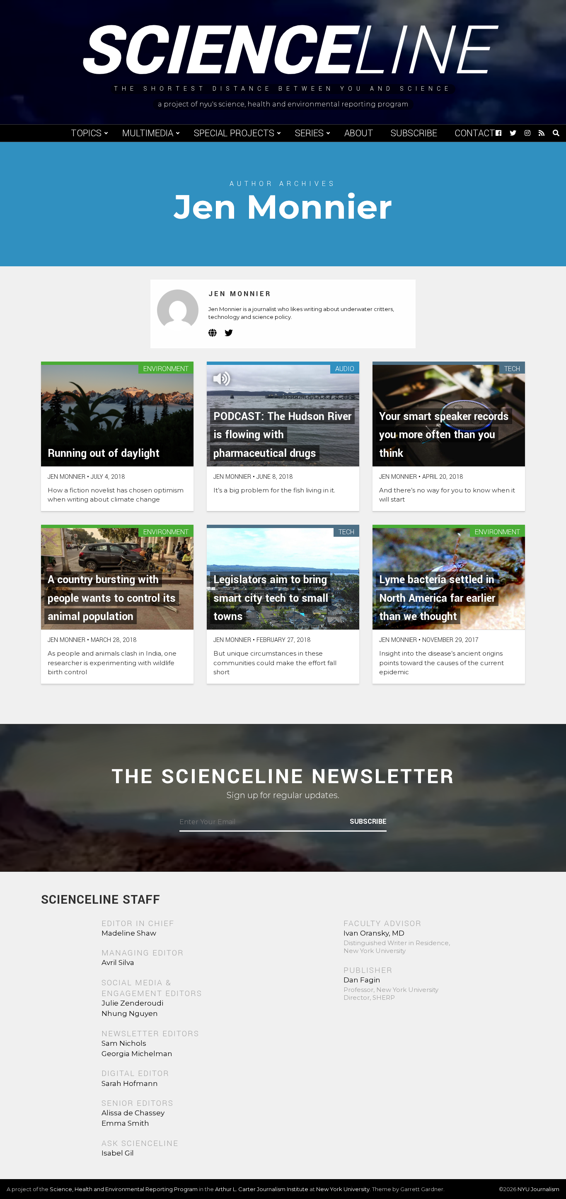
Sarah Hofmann (130, 1083)
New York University (343, 1189)
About (358, 133)
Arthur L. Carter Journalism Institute (261, 1189)
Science (283, 51)
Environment (166, 369)
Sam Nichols (124, 1043)
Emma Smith (125, 1123)
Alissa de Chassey (133, 1113)
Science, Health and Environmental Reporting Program (124, 1189)
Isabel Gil (118, 1153)
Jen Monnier (239, 294)
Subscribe (414, 133)
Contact (475, 133)
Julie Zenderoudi (132, 1003)
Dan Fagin (361, 980)
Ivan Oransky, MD (373, 933)
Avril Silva (118, 962)
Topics (86, 133)
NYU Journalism (538, 1189)
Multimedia (147, 133)
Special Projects (234, 133)
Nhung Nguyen (130, 1013)
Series (309, 133)
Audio (344, 369)
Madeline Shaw (129, 933)
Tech (512, 369)
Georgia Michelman (137, 1053)
